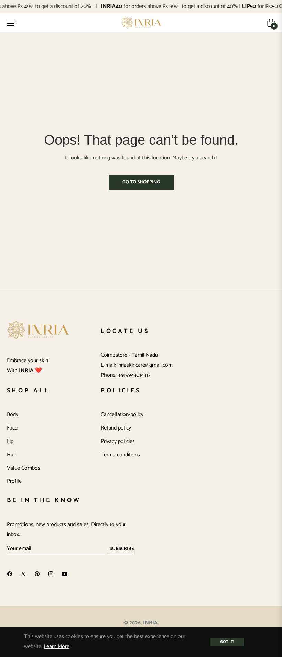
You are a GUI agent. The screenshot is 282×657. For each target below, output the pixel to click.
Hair (11, 454)
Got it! (227, 641)
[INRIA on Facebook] (9, 574)
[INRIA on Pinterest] (37, 574)
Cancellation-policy (122, 414)
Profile (14, 481)
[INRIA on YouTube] (64, 574)
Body (12, 414)
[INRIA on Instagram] (51, 574)
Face (12, 428)
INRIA (150, 622)
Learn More (56, 646)
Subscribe (122, 549)
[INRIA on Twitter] (23, 574)
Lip (10, 441)
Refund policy (116, 428)
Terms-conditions (120, 454)
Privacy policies (118, 441)
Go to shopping (141, 182)
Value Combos (23, 468)
